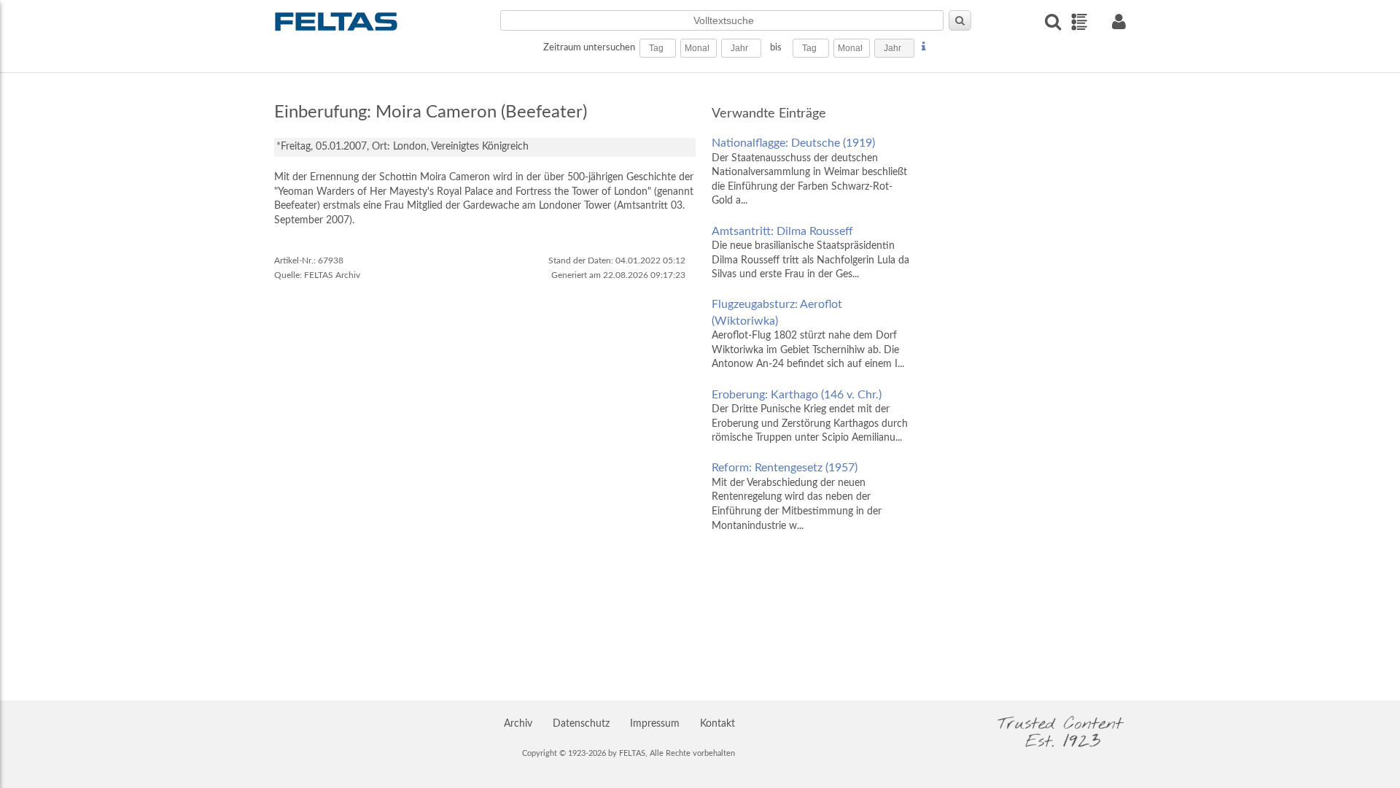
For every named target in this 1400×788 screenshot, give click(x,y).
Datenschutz (581, 724)
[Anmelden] (1118, 21)
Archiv (518, 724)
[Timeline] (1078, 22)
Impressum (655, 724)
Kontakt (717, 724)
